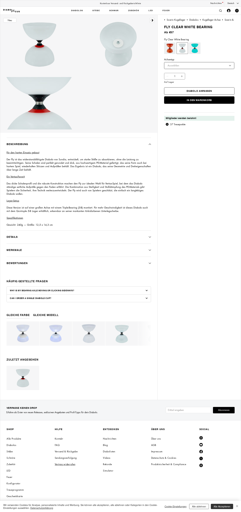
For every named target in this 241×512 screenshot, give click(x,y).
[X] (201, 458)
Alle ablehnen (199, 506)
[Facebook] (201, 451)
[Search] (220, 11)
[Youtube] (201, 444)
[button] (237, 10)
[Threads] (201, 465)
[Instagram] (201, 438)
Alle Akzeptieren (222, 506)
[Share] (152, 20)
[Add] (167, 76)
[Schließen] (237, 506)
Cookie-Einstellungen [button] (176, 506)
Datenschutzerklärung (41, 508)
